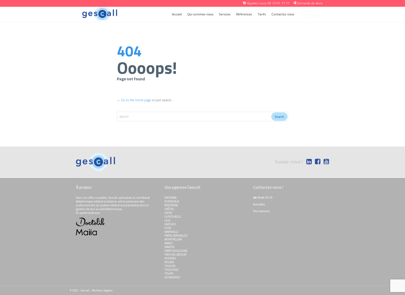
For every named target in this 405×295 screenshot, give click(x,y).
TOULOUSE (171, 269)
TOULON (170, 266)
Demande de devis (308, 3)
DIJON (168, 212)
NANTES (170, 247)
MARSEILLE (171, 231)
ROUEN (169, 262)
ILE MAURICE (172, 277)
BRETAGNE (171, 205)
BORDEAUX (172, 201)
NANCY (169, 243)
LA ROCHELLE (173, 216)
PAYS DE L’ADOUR (175, 254)
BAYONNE (171, 197)
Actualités (259, 204)
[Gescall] (99, 13)
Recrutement (261, 211)
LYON (168, 228)
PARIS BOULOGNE (176, 250)
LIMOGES (170, 224)
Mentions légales (102, 290)
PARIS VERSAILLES (176, 235)
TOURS (169, 273)
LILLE (167, 220)
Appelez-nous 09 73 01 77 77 (266, 3)
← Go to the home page (134, 99)
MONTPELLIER (173, 239)
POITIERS (170, 258)
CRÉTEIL (169, 209)
